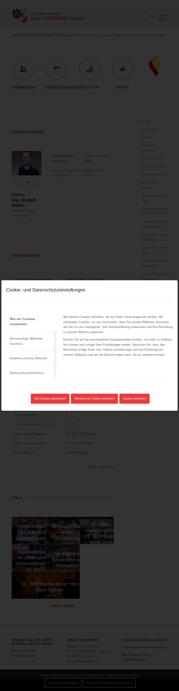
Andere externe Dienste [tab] (28, 358)
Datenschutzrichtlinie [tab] (27, 373)
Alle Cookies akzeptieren (50, 398)
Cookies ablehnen (134, 398)
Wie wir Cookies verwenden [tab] (22, 321)
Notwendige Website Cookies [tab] (26, 341)
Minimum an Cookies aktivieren (94, 398)
